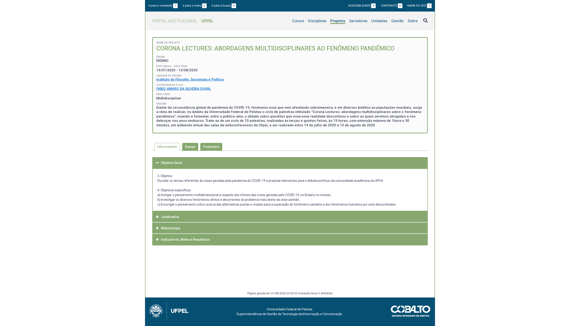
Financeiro (211, 147)
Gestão (397, 21)
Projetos (337, 21)
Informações (167, 147)
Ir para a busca (223, 5)
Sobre (413, 21)
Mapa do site (418, 5)
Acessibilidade (361, 5)
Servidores (358, 21)
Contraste (391, 5)
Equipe (190, 147)
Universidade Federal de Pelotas (289, 309)
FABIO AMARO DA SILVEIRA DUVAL (183, 89)
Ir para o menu (194, 5)
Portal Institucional (182, 21)
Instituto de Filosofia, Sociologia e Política (190, 79)
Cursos (298, 21)
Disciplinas (317, 21)
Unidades (379, 21)
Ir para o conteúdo (162, 5)
